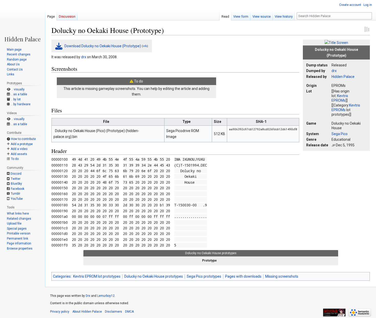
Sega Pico (339, 134)
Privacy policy (59, 311)
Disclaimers (113, 311)
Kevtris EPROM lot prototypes (96, 276)
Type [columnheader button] (186, 122)
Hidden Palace (343, 77)
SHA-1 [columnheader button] (261, 122)
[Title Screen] (336, 42)
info (145, 46)
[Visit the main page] (22, 21)
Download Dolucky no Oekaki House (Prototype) (103, 46)
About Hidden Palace (87, 311)
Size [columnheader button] (217, 122)
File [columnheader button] (106, 122)
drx (334, 71)
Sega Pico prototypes (204, 276)
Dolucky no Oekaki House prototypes (153, 276)
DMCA (129, 311)
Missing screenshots (281, 276)
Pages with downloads (243, 276)
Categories (62, 276)
